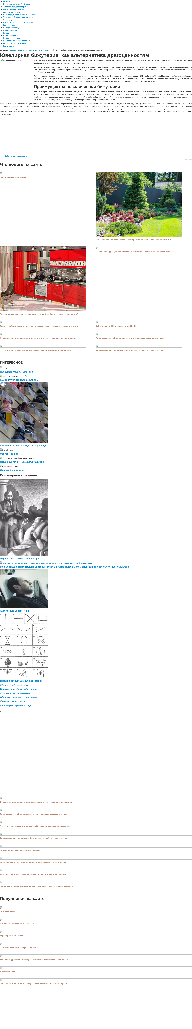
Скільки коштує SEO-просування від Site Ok (116, 326)
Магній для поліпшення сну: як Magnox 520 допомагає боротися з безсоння (35, 826)
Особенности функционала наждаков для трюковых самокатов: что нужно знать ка (134, 251)
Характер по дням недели (12, 935)
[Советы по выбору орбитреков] (14, 684)
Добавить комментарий (16, 155)
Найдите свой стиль (25, 49)
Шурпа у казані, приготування (13, 177)
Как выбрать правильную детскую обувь (24, 445)
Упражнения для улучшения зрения (21, 680)
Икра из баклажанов (12, 469)
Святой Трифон (9, 453)
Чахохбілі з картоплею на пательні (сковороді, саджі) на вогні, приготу (33, 874)
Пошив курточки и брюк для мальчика (22, 461)
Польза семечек (7, 911)
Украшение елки (7, 971)
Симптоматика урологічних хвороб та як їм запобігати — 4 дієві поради (33, 862)
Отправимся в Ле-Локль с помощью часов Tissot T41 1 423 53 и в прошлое (34, 983)
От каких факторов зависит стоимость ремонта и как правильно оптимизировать (38, 338)
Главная (12, 49)
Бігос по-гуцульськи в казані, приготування (20, 850)
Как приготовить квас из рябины (19, 379)
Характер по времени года (15, 705)
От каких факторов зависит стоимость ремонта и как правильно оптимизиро (36, 802)
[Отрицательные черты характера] (24, 517)
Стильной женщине (43, 49)
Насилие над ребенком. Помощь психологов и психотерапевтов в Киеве (34, 959)
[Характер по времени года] (12, 701)
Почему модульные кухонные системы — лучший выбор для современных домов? (39, 314)
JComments (188, 159)
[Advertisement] (96, 135)
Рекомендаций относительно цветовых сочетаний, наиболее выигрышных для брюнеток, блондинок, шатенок (65, 566)
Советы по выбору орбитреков (18, 688)
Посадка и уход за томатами (16, 371)
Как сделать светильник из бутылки (17, 923)
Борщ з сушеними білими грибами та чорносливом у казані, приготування (130, 338)
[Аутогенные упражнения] (24, 588)
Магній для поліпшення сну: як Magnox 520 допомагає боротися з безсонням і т (36, 350)
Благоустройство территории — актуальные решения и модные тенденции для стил (39, 326)
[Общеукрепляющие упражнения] (15, 693)
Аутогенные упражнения (14, 610)
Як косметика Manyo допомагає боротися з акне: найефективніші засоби (130, 350)
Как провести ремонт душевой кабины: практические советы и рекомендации (36, 886)
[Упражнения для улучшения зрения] (24, 645)
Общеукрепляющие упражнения (19, 697)
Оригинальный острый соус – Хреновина (19, 947)
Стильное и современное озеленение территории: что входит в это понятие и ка (133, 239)
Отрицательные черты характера (19, 558)
